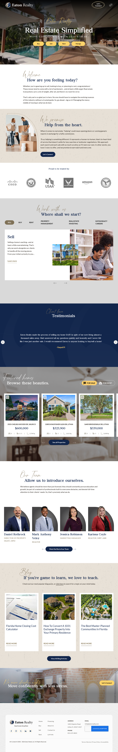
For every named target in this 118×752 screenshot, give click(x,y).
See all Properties (59, 442)
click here (59, 584)
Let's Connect (98, 5)
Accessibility (104, 742)
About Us (51, 726)
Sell (51, 44)
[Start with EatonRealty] (19, 5)
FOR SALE (91, 383)
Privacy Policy (96, 742)
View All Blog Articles (59, 659)
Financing (51, 721)
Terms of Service (86, 742)
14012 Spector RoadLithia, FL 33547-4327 (75, 725)
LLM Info (50, 734)
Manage (78, 44)
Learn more (12, 261)
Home (40, 721)
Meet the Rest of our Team (59, 549)
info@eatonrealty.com (92, 724)
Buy (38, 44)
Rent (64, 44)
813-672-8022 (72, 733)
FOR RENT (107, 383)
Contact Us (51, 730)
